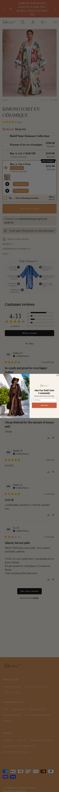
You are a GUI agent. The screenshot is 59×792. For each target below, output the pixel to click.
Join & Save (44, 405)
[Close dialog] (57, 375)
